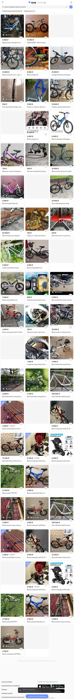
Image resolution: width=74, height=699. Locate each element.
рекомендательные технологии (31, 691)
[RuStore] (58, 691)
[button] (21, 37)
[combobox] (35, 6)
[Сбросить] (66, 6)
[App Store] (44, 686)
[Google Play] (58, 686)
